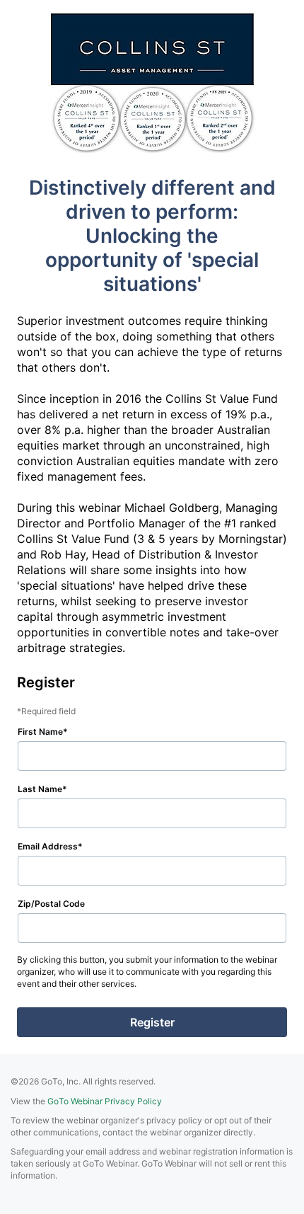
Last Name (40, 789)
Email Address (48, 846)
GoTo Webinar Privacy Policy (104, 1101)
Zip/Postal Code (51, 903)
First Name (40, 731)
